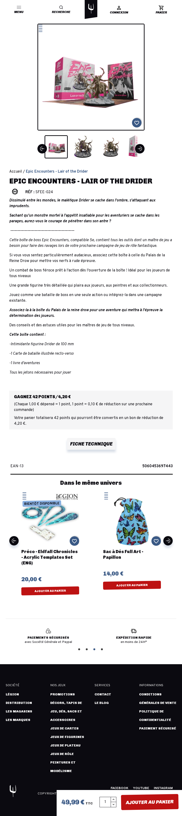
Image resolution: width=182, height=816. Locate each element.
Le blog (102, 703)
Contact (103, 694)
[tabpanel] (48, 638)
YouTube (141, 788)
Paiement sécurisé (157, 728)
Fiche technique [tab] (91, 444)
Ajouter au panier (150, 802)
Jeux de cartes (64, 728)
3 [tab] (94, 649)
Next (168, 540)
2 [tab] (87, 649)
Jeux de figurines (67, 737)
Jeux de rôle (62, 754)
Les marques (18, 720)
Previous (14, 540)
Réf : (29, 192)
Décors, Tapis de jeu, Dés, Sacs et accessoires (66, 711)
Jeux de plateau (65, 745)
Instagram (163, 788)
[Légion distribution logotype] (91, 8)
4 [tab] (102, 649)
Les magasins (19, 711)
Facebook (119, 788)
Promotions (62, 694)
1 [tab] (79, 649)
